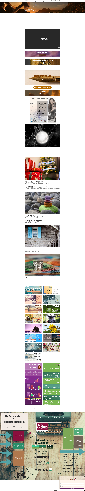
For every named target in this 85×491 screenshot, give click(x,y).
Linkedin (51, 0)
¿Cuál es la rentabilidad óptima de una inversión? (33, 215)
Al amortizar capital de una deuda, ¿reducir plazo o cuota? (34, 248)
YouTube (59, 0)
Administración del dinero (35, 182)
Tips (42, 79)
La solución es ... (42, 93)
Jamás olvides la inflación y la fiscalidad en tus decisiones (34, 148)
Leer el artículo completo (42, 54)
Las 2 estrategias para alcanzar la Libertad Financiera (33, 220)
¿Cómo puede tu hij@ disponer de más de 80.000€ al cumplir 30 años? (36, 186)
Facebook (58, 0)
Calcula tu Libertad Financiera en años (42, 87)
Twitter (55, 0)
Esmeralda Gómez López (27, 182)
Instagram (54, 0)
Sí (42, 62)
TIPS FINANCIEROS (42, 76)
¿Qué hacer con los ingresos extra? (30, 277)
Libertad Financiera (39, 187)
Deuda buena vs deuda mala (29, 152)
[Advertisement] (42, 21)
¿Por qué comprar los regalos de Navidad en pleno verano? (34, 181)
